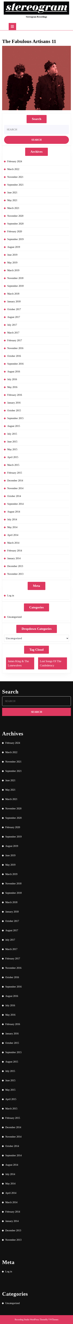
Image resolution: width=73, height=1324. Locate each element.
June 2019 (12, 255)
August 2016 (13, 371)
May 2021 (12, 200)
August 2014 (13, 511)
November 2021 (15, 177)
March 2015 (13, 465)
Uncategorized (14, 617)
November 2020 (15, 216)
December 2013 (15, 566)
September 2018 (15, 286)
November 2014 (15, 488)
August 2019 (13, 247)
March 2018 (13, 293)
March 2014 (13, 543)
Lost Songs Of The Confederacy (50, 663)
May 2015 (12, 449)
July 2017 (12, 325)
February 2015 (14, 472)
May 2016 (12, 387)
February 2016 (14, 395)
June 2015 (12, 441)
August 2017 (13, 317)
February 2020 (14, 231)
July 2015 (12, 434)
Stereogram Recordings (36, 17)
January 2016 (14, 402)
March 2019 (13, 270)
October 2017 (14, 309)
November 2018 (15, 278)
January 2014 (14, 558)
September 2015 (15, 418)
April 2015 (12, 457)
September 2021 (15, 184)
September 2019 (15, 239)
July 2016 (12, 379)
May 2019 (12, 262)
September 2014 (15, 504)
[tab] (12, 26)
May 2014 (12, 527)
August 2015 (13, 426)
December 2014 (15, 480)
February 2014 (14, 550)
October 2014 (14, 496)
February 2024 (14, 161)
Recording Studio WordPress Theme (30, 1319)
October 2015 (14, 410)
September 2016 (15, 363)
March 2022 (13, 169)
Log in (10, 595)
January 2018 (14, 301)
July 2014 (12, 519)
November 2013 (15, 574)
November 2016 (15, 348)
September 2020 (15, 223)
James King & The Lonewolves (18, 663)
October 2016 (14, 356)
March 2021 (13, 208)
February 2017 (14, 340)
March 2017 (13, 332)
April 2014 (12, 535)
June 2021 (12, 192)
